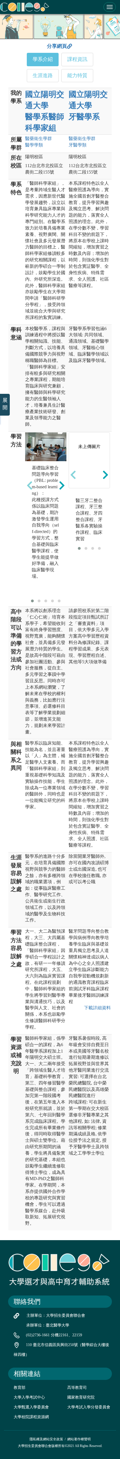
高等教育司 (77, 1387)
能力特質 (77, 75)
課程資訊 (77, 59)
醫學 (34, 145)
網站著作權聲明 (79, 1439)
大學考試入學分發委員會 (88, 1407)
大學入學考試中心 (29, 1397)
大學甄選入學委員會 (31, 1407)
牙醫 (78, 145)
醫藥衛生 (38, 138)
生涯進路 (43, 75)
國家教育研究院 (81, 1397)
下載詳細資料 (97, 1007)
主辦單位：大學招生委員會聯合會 (56, 1315)
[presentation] (30, 485)
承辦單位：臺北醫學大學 (47, 1325)
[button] (32, 601)
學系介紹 (43, 59)
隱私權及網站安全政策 (46, 1439)
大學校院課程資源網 (31, 1417)
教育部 (19, 1387)
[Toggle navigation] (110, 7)
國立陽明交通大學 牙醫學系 (88, 105)
